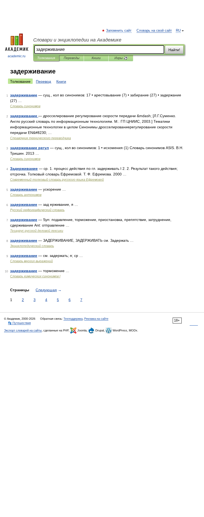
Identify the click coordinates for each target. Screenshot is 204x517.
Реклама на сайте (96, 318)
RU (178, 30)
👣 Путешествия (19, 323)
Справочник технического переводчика (40, 138)
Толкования (46, 58)
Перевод (43, 81)
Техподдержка (73, 318)
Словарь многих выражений (31, 261)
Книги (96, 58)
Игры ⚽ (121, 58)
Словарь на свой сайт (154, 30)
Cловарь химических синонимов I (35, 276)
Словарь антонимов (25, 195)
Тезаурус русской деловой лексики (36, 231)
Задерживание (24, 168)
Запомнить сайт (119, 30)
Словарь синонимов (25, 106)
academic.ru (17, 56)
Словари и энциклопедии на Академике (77, 40)
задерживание (23, 95)
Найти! (174, 50)
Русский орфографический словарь (37, 210)
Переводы (71, 58)
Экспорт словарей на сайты (23, 330)
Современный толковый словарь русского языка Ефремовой (57, 180)
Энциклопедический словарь (32, 246)
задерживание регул (29, 148)
